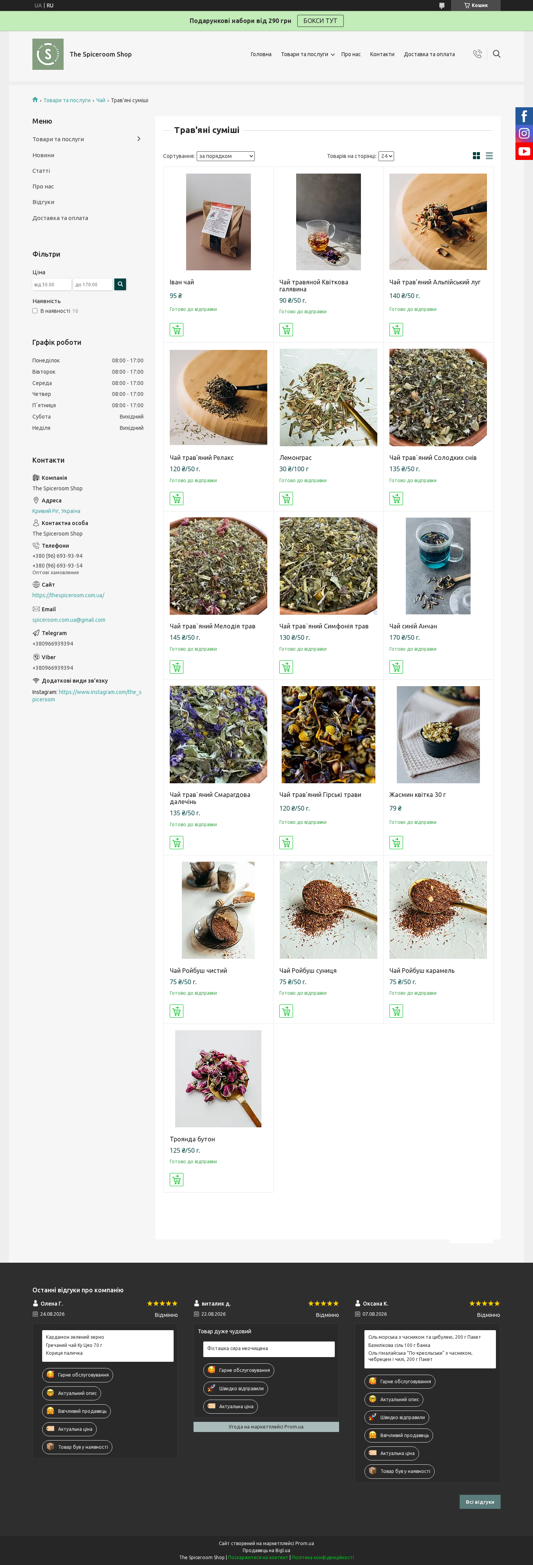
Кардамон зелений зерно (75, 1337)
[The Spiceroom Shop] (48, 54)
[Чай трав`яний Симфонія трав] (328, 566)
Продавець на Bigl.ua (266, 1550)
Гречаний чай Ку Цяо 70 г (74, 1345)
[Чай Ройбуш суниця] (328, 910)
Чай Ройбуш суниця (308, 970)
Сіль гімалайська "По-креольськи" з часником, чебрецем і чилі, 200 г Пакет (420, 1356)
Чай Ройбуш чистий (198, 970)
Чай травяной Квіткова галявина (313, 286)
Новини (43, 155)
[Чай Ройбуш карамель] (438, 910)
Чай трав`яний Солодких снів (433, 457)
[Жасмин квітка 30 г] (438, 735)
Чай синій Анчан (413, 626)
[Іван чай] (219, 222)
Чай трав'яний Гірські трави (320, 794)
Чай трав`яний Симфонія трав (324, 626)
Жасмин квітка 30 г (417, 794)
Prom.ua (304, 1543)
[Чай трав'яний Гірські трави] (328, 735)
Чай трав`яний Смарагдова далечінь (210, 798)
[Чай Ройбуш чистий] (219, 910)
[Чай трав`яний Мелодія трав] (219, 566)
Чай (100, 100)
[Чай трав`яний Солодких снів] (438, 397)
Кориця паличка (64, 1353)
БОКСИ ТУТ (321, 20)
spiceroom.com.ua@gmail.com (68, 620)
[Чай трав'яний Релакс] (219, 397)
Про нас (351, 54)
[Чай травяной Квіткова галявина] (328, 222)
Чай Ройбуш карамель (422, 970)
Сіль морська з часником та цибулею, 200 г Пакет (424, 1337)
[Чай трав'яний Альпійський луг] (438, 222)
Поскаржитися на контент (258, 1557)
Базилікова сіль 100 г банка (399, 1345)
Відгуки (43, 202)
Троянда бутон (192, 1139)
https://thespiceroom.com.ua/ (68, 595)
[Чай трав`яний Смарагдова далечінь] (219, 735)
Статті (41, 170)
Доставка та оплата (429, 54)
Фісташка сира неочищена (237, 1348)
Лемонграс (295, 457)
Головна (261, 54)
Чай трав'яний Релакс (202, 457)
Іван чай (182, 282)
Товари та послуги (304, 54)
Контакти (382, 54)
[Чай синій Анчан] (438, 566)
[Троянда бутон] (219, 1079)
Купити (176, 329)
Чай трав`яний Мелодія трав (213, 626)
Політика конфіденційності (323, 1557)
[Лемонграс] (328, 397)
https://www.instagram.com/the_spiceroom (87, 696)
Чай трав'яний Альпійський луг (434, 282)
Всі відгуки (480, 1502)
